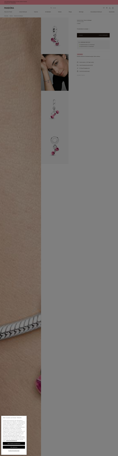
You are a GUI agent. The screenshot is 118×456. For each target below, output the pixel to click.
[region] (14, 435)
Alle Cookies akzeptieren (14, 443)
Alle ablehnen (13, 447)
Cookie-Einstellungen (13, 450)
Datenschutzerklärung (11, 440)
